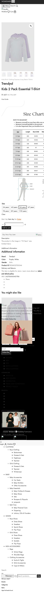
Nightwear (17, 458)
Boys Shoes (13, 519)
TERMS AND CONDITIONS (15, 384)
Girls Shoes (13, 532)
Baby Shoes (18, 494)
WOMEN (5, 1)
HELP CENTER (11, 378)
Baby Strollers (18, 483)
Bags (11, 549)
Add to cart (6, 228)
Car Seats (17, 480)
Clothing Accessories (17, 557)
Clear (3, 214)
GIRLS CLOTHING (12, 369)
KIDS (13, 1)
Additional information (9, 248)
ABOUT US (9, 375)
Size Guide (5, 99)
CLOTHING (10, 447)
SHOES (8, 516)
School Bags (18, 552)
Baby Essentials (15, 488)
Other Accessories (20, 485)
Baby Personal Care (20, 508)
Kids (3, 79)
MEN (9, 1)
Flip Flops (17, 530)
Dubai (19, 219)
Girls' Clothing (9, 79)
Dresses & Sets (19, 455)
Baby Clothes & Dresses (22, 491)
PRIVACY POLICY (12, 386)
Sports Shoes (18, 527)
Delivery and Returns (9, 268)
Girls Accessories (20, 563)
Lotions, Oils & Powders (22, 513)
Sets (15, 496)
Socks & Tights (19, 560)
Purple (11, 259)
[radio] (6, 207)
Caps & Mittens (19, 566)
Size (3, 203)
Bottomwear (18, 452)
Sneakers (17, 524)
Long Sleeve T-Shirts (26, 79)
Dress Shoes (18, 521)
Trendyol (12, 256)
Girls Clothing (14, 463)
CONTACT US (10, 381)
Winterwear (18, 472)
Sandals (16, 541)
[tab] (22, 238)
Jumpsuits (17, 502)
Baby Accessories (16, 477)
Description (5, 238)
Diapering (17, 510)
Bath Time (13, 505)
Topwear (17, 79)
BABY (8, 474)
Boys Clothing (14, 450)
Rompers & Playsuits (21, 499)
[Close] (2, 573)
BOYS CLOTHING (12, 366)
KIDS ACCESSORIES (13, 546)
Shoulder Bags (19, 554)
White (17, 259)
